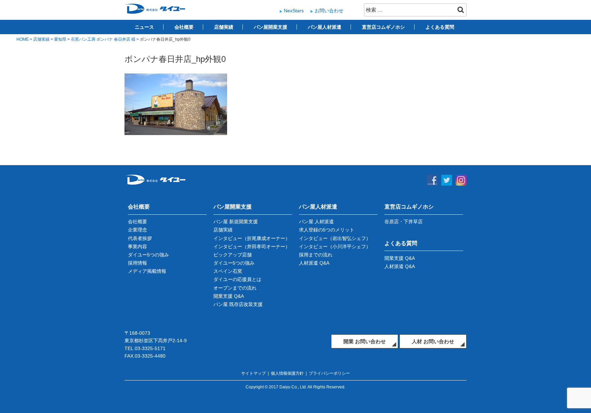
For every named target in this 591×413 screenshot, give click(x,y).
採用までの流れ (315, 254)
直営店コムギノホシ (383, 27)
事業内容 (137, 246)
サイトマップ (253, 373)
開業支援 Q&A (228, 296)
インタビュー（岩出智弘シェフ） (335, 238)
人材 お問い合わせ (433, 341)
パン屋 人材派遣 (316, 221)
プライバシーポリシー (329, 373)
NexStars (294, 10)
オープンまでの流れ (235, 288)
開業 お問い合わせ (364, 341)
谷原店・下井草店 (403, 221)
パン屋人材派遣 (324, 27)
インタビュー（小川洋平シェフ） (335, 246)
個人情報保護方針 (287, 373)
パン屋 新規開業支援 (235, 221)
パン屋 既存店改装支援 (238, 304)
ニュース (144, 27)
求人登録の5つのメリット (326, 229)
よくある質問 (439, 27)
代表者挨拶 (140, 238)
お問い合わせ (329, 10)
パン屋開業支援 (270, 27)
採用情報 (137, 263)
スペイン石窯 (227, 271)
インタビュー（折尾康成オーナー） (251, 238)
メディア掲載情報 (147, 271)
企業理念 (137, 229)
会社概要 (184, 27)
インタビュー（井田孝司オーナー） (251, 246)
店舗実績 (223, 27)
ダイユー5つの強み (148, 254)
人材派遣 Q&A (314, 263)
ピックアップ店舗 (232, 254)
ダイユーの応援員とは (237, 279)
